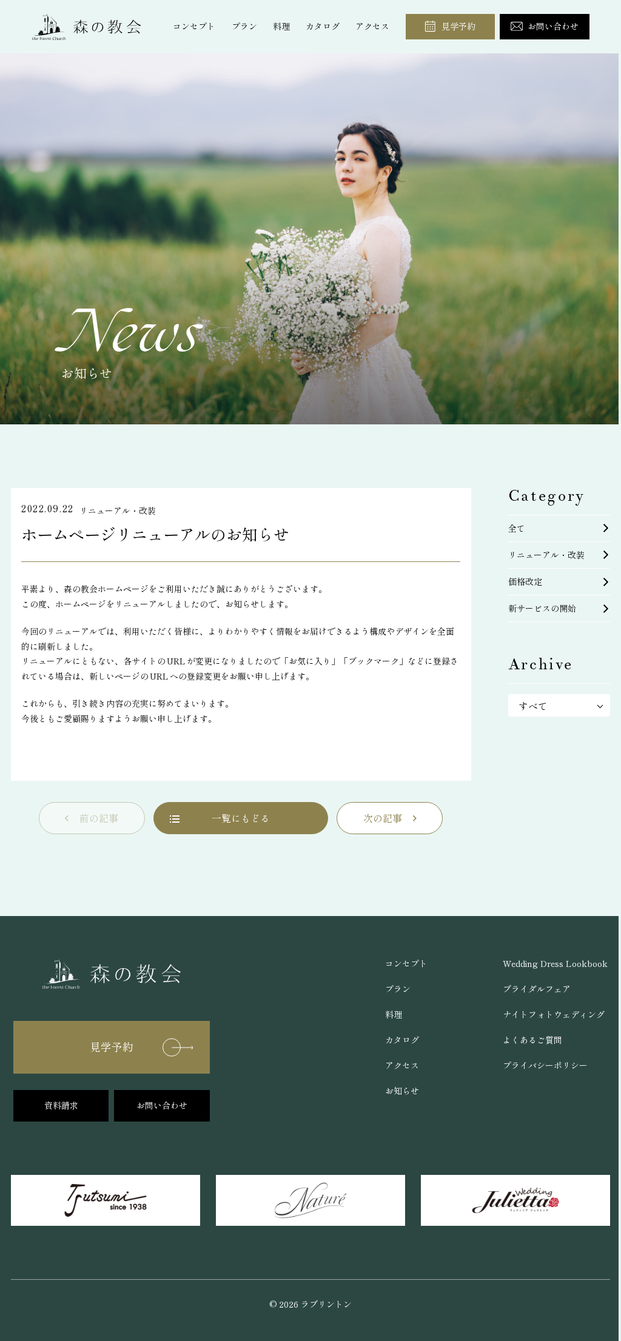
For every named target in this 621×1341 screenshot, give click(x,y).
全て (516, 528)
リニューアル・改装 (546, 555)
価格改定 (525, 581)
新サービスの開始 (542, 608)
